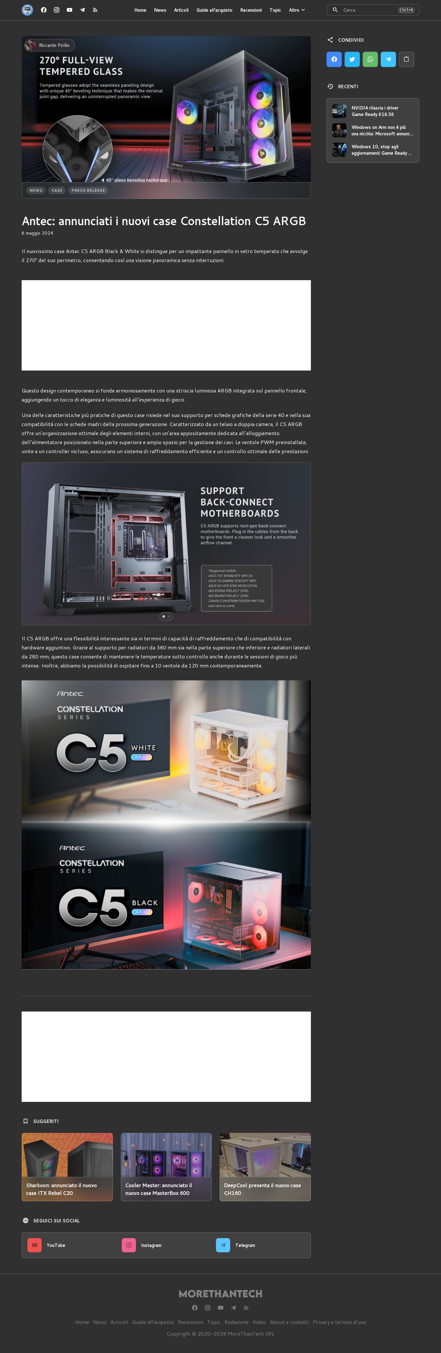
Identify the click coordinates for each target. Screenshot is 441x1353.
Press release (88, 190)
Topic (275, 10)
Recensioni (251, 10)
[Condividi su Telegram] (388, 59)
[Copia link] (406, 59)
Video (259, 1322)
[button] (51, 544)
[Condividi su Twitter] (352, 59)
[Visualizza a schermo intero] (299, 614)
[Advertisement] (166, 325)
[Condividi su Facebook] (334, 59)
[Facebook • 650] (43, 10)
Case (56, 190)
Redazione (236, 1322)
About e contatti (289, 1322)
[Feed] (95, 10)
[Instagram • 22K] (56, 10)
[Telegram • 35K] (82, 10)
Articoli (181, 10)
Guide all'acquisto (214, 10)
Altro (294, 10)
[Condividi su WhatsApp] (370, 59)
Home (140, 10)
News (160, 10)
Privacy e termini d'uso (339, 1322)
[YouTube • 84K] (69, 10)
